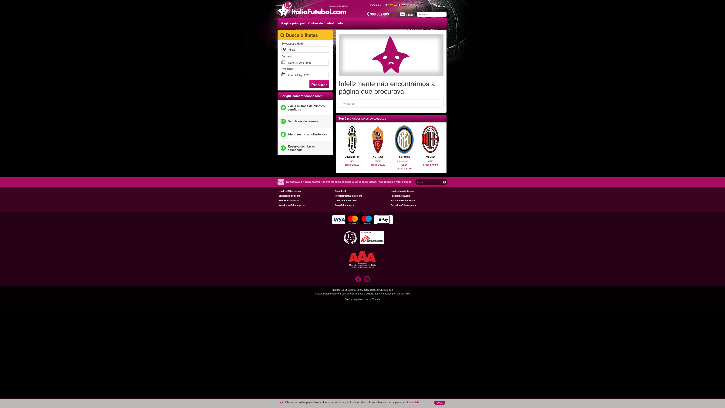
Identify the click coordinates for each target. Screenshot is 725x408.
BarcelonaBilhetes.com (403, 205)
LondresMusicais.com (402, 191)
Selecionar (293, 43)
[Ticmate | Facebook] (358, 279)
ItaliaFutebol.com (332, 293)
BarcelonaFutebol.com (403, 200)
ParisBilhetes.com (400, 195)
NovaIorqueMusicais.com (348, 195)
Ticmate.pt (340, 191)
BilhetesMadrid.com (289, 195)
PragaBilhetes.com (345, 205)
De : (287, 56)
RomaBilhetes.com (288, 200)
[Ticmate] (338, 6)
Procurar (319, 84)
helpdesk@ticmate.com (381, 289)
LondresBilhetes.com (290, 191)
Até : (287, 68)
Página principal (293, 23)
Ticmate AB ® (403, 293)
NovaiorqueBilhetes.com (291, 205)
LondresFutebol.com (346, 200)
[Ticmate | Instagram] (367, 279)
